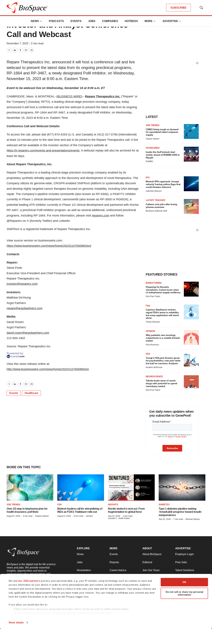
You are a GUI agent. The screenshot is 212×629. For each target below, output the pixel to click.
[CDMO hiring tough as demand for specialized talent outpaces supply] (191, 131)
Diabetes (164, 504)
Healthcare (31, 393)
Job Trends (152, 125)
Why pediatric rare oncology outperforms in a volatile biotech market (163, 338)
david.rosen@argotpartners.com (28, 332)
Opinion (150, 331)
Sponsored (152, 148)
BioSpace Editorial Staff (156, 211)
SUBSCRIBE (178, 7)
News (35, 21)
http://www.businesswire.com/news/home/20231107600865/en (48, 369)
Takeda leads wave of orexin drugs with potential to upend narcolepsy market (161, 383)
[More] (41, 21)
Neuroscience (154, 376)
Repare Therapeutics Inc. (102, 96)
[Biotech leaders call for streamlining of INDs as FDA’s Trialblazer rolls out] (80, 487)
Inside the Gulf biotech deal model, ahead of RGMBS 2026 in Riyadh (163, 155)
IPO (148, 177)
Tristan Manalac (153, 322)
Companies (110, 21)
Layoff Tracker (155, 200)
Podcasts (56, 21)
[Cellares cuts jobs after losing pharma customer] (191, 206)
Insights (113, 504)
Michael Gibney (193, 519)
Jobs (91, 21)
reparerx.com (100, 215)
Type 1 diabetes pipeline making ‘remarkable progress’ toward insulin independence (180, 511)
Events (76, 21)
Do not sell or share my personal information (184, 593)
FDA (148, 305)
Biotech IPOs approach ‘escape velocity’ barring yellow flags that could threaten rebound (163, 184)
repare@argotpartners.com (24, 308)
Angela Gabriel (152, 139)
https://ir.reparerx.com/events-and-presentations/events (43, 150)
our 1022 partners (29, 580)
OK (184, 582)
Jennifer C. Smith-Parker (119, 518)
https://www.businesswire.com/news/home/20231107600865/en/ (49, 245)
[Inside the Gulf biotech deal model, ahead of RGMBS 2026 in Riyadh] (191, 154)
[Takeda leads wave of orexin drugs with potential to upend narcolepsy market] (191, 382)
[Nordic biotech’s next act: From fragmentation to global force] (131, 487)
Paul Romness (152, 345)
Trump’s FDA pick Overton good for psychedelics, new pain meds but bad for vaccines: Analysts (163, 361)
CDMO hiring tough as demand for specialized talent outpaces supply (162, 132)
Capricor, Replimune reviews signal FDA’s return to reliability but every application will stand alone (162, 313)
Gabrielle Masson (154, 191)
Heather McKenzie (154, 367)
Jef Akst (89, 516)
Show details (16, 622)
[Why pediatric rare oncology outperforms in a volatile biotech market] (191, 337)
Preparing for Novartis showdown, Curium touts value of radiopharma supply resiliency (163, 290)
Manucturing (154, 283)
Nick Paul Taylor (153, 296)
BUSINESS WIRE (69, 96)
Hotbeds (131, 21)
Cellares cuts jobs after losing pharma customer (161, 205)
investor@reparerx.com (22, 283)
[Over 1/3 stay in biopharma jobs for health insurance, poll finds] (30, 487)
